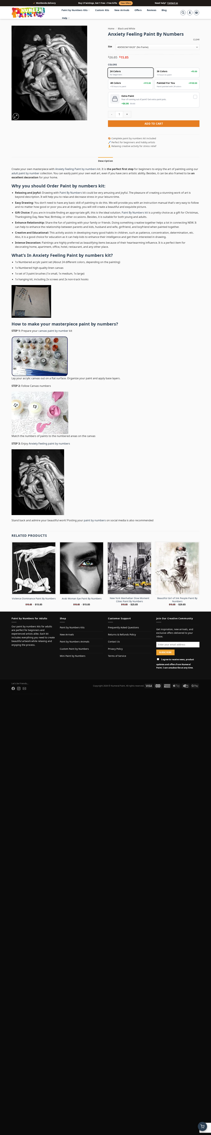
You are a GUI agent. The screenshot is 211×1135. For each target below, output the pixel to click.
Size (110, 47)
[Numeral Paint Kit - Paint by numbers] (33, 12)
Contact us (172, 3)
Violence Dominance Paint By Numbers (34, 598)
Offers (138, 10)
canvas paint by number (53, 331)
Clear (196, 39)
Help (64, 18)
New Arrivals (121, 10)
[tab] (105, 160)
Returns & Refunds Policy (122, 634)
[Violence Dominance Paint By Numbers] (34, 568)
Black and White (126, 28)
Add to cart (154, 123)
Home (111, 28)
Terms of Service (117, 655)
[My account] (189, 12)
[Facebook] (13, 688)
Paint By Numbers (71, 192)
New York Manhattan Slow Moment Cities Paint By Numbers (129, 600)
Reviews (151, 10)
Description (105, 160)
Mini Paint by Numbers (72, 655)
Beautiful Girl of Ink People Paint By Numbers (177, 600)
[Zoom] (16, 116)
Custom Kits (102, 10)
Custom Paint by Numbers (74, 648)
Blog (164, 10)
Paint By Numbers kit (135, 212)
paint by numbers (97, 324)
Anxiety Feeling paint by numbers (49, 443)
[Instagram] (18, 688)
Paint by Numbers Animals (74, 641)
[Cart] (196, 12)
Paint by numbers (78, 186)
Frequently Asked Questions (123, 627)
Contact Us (114, 641)
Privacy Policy (115, 648)
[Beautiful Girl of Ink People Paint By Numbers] (177, 568)
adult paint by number (25, 173)
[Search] (183, 12)
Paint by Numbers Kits (74, 10)
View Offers (126, 3)
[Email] (24, 688)
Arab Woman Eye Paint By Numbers (82, 598)
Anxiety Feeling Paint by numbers (76, 169)
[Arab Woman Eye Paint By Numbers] (81, 568)
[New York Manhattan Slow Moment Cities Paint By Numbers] (129, 568)
